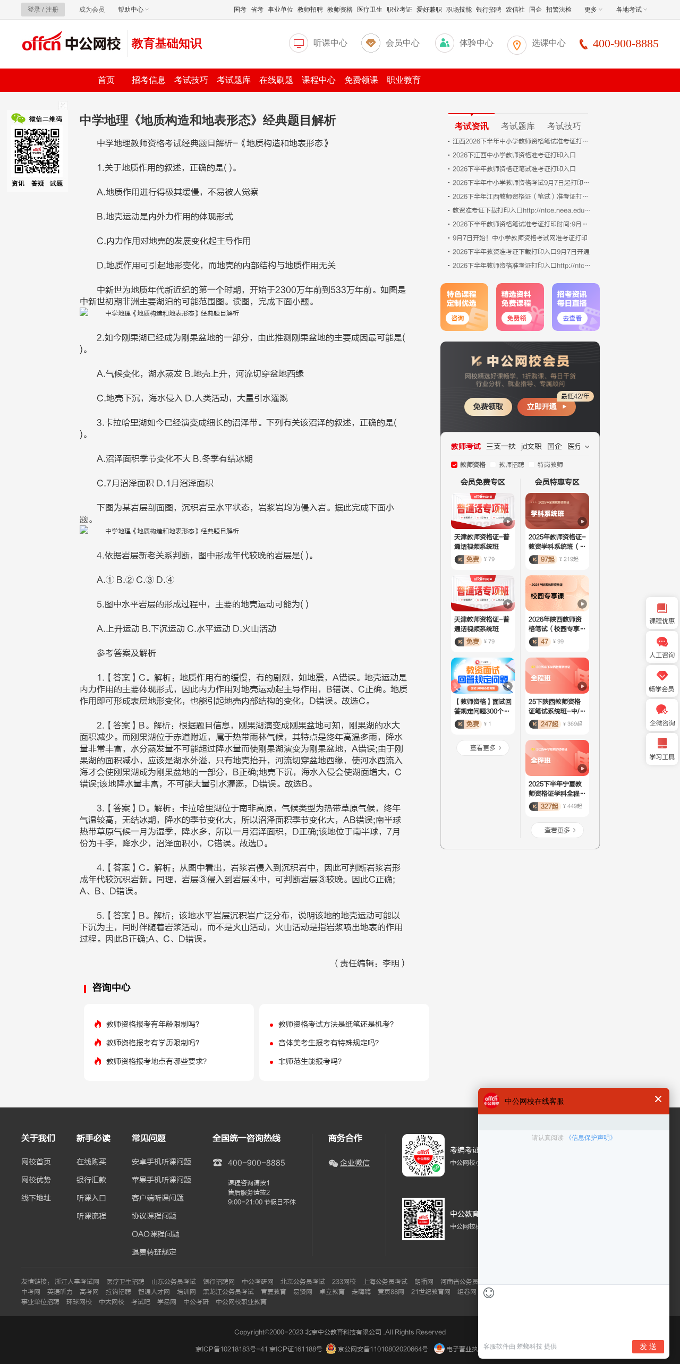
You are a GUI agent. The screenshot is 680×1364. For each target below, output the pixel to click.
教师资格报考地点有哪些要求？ (158, 1061)
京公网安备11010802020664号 (383, 1349)
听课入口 (91, 1198)
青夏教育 (273, 1291)
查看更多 (483, 748)
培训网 (186, 1291)
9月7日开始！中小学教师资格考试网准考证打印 (520, 238)
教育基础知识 (167, 43)
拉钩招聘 (118, 1291)
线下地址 (36, 1198)
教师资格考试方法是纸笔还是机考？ (337, 1024)
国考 (240, 9)
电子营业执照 (464, 1349)
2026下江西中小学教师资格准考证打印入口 (514, 155)
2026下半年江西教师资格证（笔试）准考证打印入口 (522, 196)
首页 (106, 79)
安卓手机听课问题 (161, 1162)
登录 (34, 9)
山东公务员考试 (173, 1281)
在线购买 (91, 1162)
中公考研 (196, 1302)
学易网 (166, 1302)
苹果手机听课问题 (161, 1180)
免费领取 (488, 406)
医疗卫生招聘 (125, 1281)
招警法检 (559, 9)
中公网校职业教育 (241, 1302)
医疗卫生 (369, 9)
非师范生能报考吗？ (311, 1061)
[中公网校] (71, 42)
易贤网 (302, 1291)
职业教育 (404, 79)
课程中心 (319, 79)
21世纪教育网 (430, 1291)
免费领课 (361, 79)
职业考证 (399, 9)
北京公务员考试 (302, 1281)
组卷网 (467, 1291)
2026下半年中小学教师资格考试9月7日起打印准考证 (522, 182)
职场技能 (459, 9)
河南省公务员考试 (465, 1281)
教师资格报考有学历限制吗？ (154, 1042)
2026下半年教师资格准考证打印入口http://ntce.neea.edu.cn (522, 265)
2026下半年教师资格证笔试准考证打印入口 (514, 169)
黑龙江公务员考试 (228, 1291)
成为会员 (92, 9)
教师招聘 (310, 9)
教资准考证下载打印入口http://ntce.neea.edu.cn (522, 210)
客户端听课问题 (158, 1198)
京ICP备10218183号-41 (232, 1349)
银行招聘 (489, 9)
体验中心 (477, 42)
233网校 (344, 1281)
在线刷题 (276, 79)
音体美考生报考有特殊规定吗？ (330, 1042)
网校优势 (36, 1180)
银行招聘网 (219, 1281)
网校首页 (36, 1162)
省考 (257, 9)
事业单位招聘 (40, 1302)
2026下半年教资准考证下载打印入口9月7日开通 (521, 251)
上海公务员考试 (385, 1281)
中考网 (30, 1291)
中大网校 (111, 1302)
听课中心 (330, 42)
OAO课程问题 (156, 1234)
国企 (535, 9)
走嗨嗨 (361, 1291)
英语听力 (60, 1291)
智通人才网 (154, 1291)
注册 (52, 9)
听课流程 (91, 1216)
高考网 (89, 1291)
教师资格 (340, 9)
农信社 (515, 9)
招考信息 (149, 79)
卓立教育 (332, 1291)
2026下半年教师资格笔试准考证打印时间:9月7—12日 (522, 224)
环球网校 (79, 1302)
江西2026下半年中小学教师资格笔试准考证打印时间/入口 (522, 141)
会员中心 (403, 42)
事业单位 (280, 9)
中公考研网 (258, 1281)
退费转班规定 (154, 1252)
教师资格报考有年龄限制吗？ (154, 1024)
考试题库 (234, 79)
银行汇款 (91, 1180)
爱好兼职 (429, 9)
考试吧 (140, 1302)
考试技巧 (191, 79)
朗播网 (424, 1281)
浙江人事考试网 (77, 1281)
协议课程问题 (154, 1216)
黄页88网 (391, 1291)
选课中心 (549, 42)
